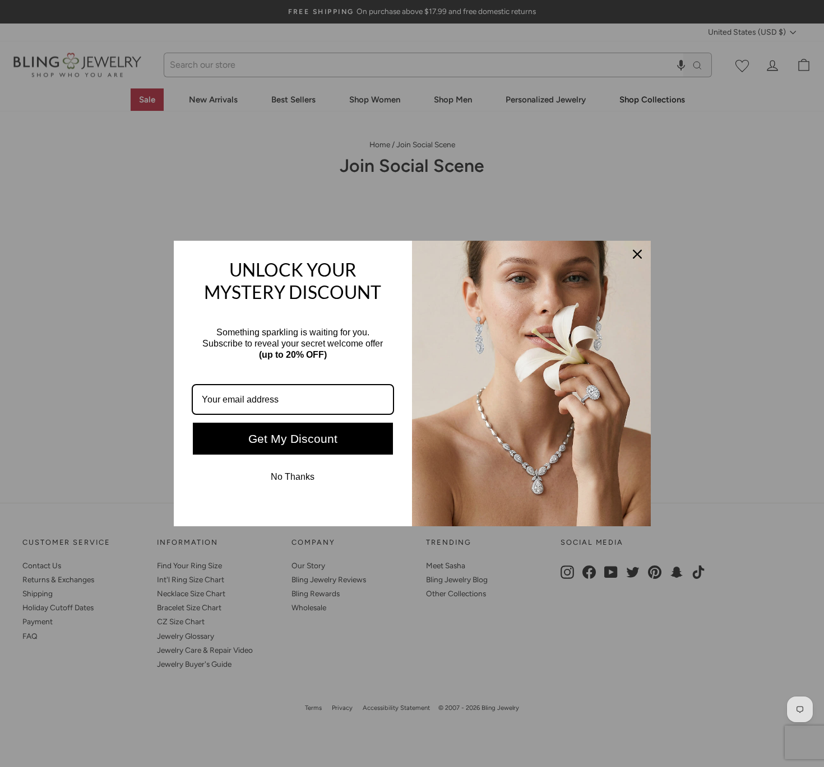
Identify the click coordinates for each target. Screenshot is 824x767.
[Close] (637, 254)
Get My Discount (292, 438)
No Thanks (292, 476)
